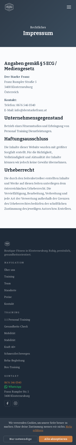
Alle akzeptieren (55, 439)
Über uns (9, 270)
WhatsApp (14, 386)
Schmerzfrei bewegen (17, 353)
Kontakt (9, 303)
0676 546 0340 (12, 382)
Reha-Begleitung (14, 360)
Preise (8, 297)
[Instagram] (15, 403)
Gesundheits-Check (16, 326)
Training (9, 276)
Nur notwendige (20, 439)
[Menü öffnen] (69, 7)
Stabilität (9, 340)
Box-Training (12, 367)
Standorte (10, 290)
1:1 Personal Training (17, 319)
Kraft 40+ (10, 347)
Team (7, 283)
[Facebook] (7, 403)
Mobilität (9, 333)
